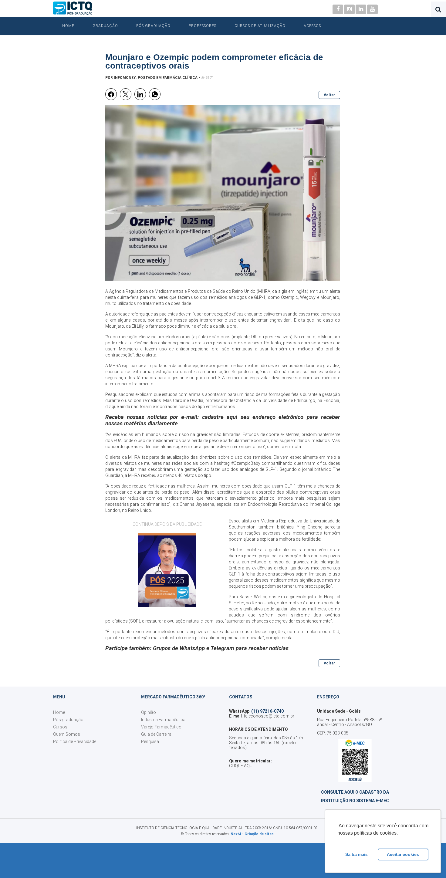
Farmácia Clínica (180, 78)
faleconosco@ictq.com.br (269, 716)
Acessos (312, 26)
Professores (202, 26)
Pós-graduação (68, 719)
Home (68, 26)
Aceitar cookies (403, 854)
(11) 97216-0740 (267, 711)
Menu (59, 696)
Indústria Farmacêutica (163, 719)
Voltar (329, 95)
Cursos (60, 726)
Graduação (105, 26)
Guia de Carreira (156, 734)
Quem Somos (66, 734)
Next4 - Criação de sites (252, 834)
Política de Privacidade (74, 741)
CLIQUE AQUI (241, 765)
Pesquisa (150, 741)
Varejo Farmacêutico (161, 726)
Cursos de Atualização (260, 26)
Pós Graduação (153, 26)
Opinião (148, 712)
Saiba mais (356, 854)
